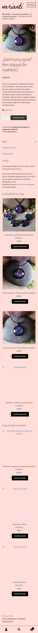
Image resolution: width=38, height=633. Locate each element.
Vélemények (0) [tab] (7, 154)
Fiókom (6, 629)
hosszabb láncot (22, 184)
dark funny (10, 132)
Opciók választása (20, 246)
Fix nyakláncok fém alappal (18, 127)
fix (16, 132)
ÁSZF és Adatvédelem (9, 619)
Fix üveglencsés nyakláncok (20, 14)
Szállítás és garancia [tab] (9, 148)
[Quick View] (10, 246)
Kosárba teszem (18, 118)
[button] (32, 27)
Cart (29, 627)
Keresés (19, 629)
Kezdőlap (7, 14)
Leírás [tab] (4, 142)
